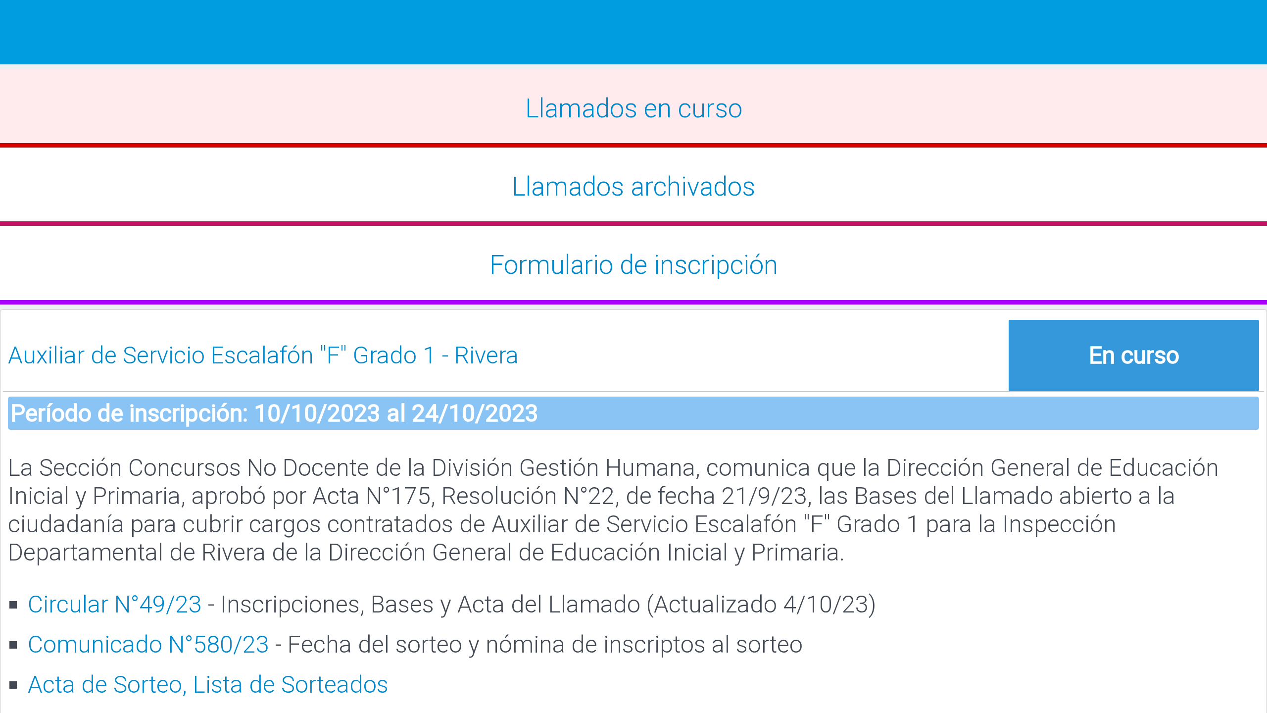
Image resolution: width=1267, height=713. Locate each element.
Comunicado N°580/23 (148, 644)
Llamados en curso (633, 108)
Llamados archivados (633, 186)
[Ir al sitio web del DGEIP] (633, 32)
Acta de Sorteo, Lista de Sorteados (208, 684)
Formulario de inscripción (633, 265)
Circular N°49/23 (115, 604)
